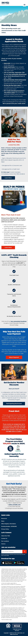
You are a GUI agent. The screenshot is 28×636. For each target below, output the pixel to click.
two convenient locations (18, 321)
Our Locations (5, 541)
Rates (2, 521)
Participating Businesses (14, 403)
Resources (4, 518)
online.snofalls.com (14, 504)
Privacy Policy (5, 529)
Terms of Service (4, 555)
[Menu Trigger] (24, 4)
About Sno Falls (5, 535)
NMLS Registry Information (8, 523)
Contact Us (4, 538)
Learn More (8, 178)
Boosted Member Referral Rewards (15, 80)
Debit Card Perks (9, 67)
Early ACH (7, 63)
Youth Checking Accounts (15, 90)
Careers (3, 543)
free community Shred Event (17, 74)
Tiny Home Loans (9, 92)
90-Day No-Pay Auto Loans (12, 85)
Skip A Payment (14, 357)
